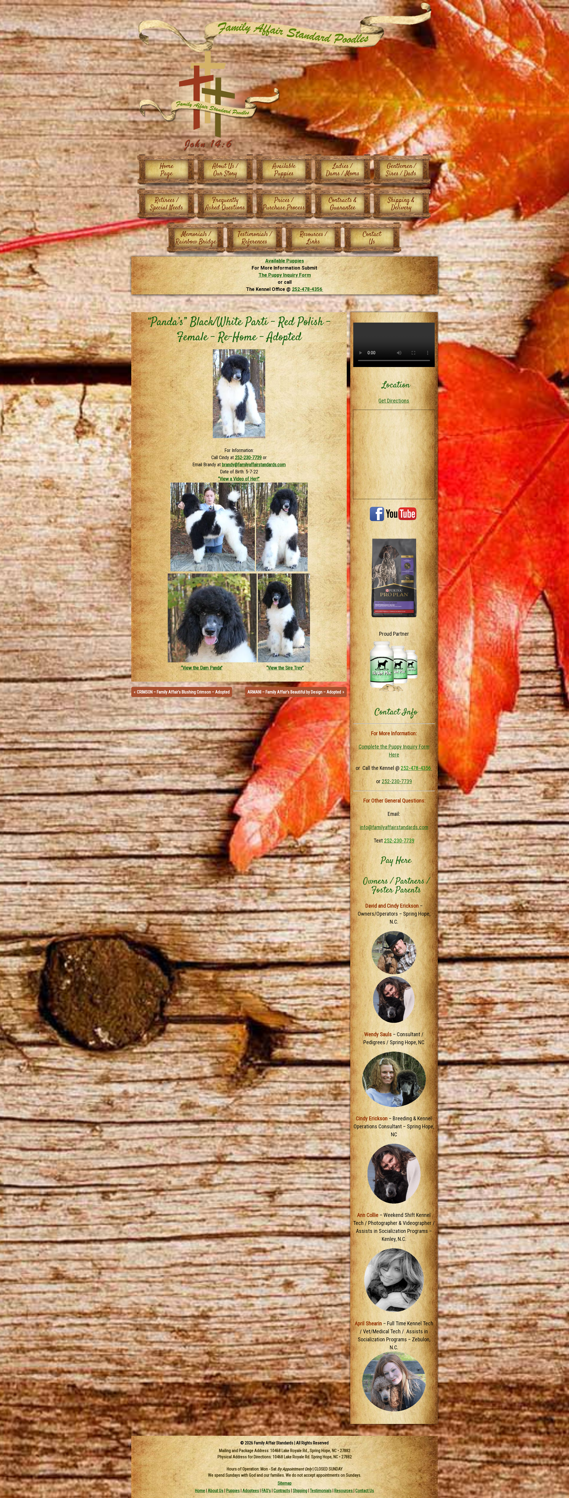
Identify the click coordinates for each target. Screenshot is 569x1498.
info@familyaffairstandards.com (394, 827)
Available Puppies (284, 261)
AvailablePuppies (284, 169)
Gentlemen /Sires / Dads (401, 169)
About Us (215, 1490)
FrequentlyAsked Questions (225, 204)
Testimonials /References (255, 238)
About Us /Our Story (225, 169)
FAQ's (266, 1490)
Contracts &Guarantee (343, 204)
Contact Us (364, 1490)
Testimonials (321, 1490)
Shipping (300, 1490)
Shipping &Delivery (401, 204)
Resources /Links (313, 238)
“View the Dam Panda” (201, 668)
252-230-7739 (248, 457)
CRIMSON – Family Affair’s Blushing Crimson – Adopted (183, 692)
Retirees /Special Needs (166, 204)
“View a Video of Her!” (239, 479)
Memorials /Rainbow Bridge (196, 238)
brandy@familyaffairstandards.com (254, 464)
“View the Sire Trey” (285, 668)
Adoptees (250, 1490)
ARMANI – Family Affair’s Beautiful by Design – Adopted (294, 692)
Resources (344, 1490)
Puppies (233, 1490)
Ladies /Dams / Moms (342, 169)
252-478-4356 (307, 289)
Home (200, 1490)
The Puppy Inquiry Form (284, 275)
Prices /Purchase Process (284, 204)
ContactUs (372, 238)
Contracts (282, 1490)
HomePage (166, 169)
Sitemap (285, 1483)
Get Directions (393, 401)
